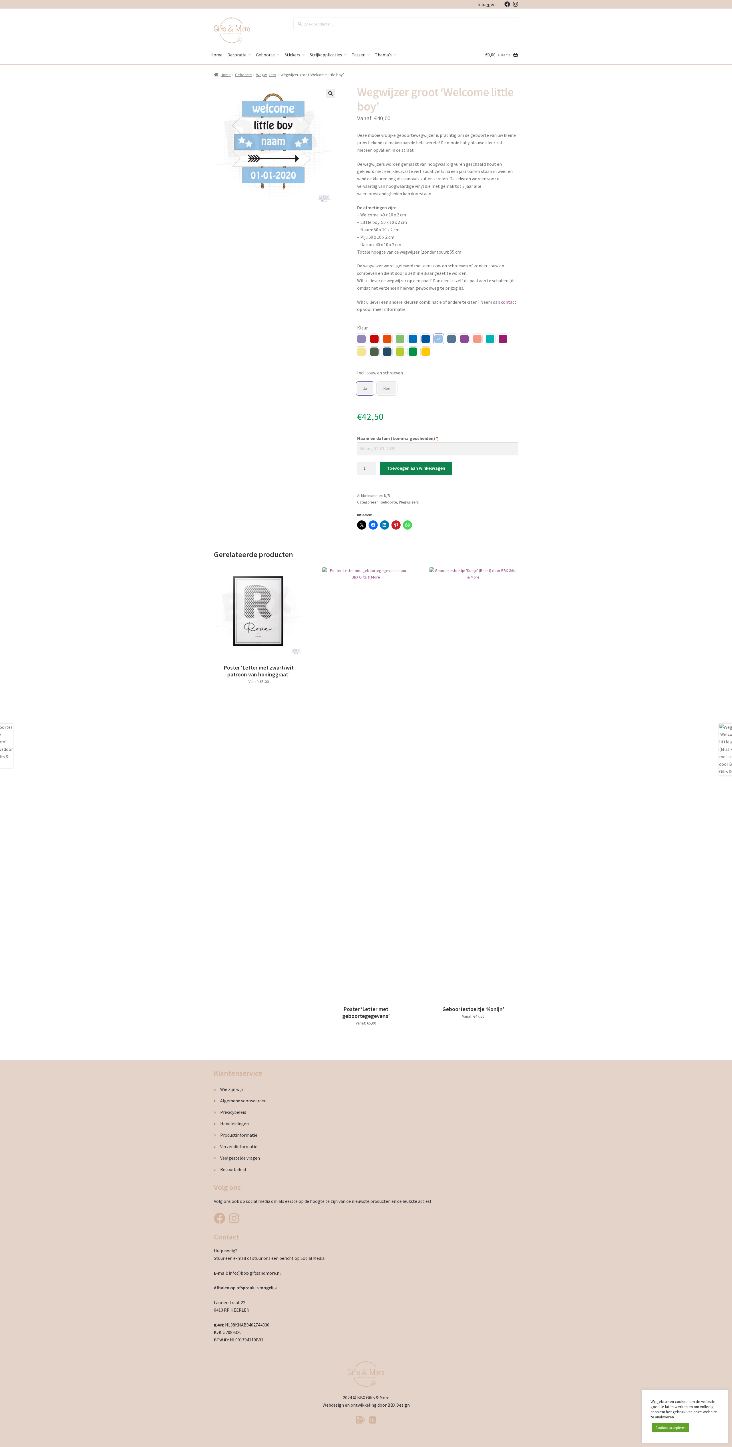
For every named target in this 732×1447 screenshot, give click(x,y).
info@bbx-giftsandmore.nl (255, 1273)
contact (508, 302)
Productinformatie (238, 1135)
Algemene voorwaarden (243, 1100)
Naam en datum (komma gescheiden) (397, 438)
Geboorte (265, 55)
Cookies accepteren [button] (670, 1427)
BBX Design (398, 1405)
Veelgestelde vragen (240, 1158)
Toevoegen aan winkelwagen (416, 468)
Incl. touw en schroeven (380, 373)
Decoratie (236, 55)
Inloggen (487, 4)
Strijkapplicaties (326, 55)
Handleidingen (234, 1123)
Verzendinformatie (238, 1146)
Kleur (362, 328)
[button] (330, 93)
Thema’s (383, 55)
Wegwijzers (266, 74)
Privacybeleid (233, 1112)
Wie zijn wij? (232, 1089)
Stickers (292, 55)
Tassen (358, 55)
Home (216, 55)
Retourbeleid (233, 1169)
